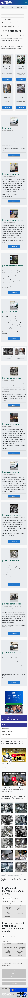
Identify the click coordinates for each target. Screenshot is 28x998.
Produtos (14, 973)
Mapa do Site (14, 980)
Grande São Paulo (7, 903)
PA (7, 941)
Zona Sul (13, 901)
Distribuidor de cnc (6, 26)
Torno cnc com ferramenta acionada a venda (12, 16)
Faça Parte (14, 983)
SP (14, 936)
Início (14, 970)
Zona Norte (15, 898)
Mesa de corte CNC (7, 731)
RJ (3, 936)
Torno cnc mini (16, 26)
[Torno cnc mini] (7, 60)
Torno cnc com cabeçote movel (9, 22)
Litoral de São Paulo (18, 903)
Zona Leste (19, 901)
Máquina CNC (6, 728)
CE (14, 939)
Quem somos (14, 976)
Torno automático (6, 19)
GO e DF (19, 939)
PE (7, 939)
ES (11, 936)
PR (18, 936)
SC (21, 936)
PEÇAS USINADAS (7, 737)
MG (7, 936)
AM (4, 941)
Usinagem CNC (6, 734)
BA (11, 939)
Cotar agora (7, 79)
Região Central (6, 898)
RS (4, 939)
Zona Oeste (5, 901)
